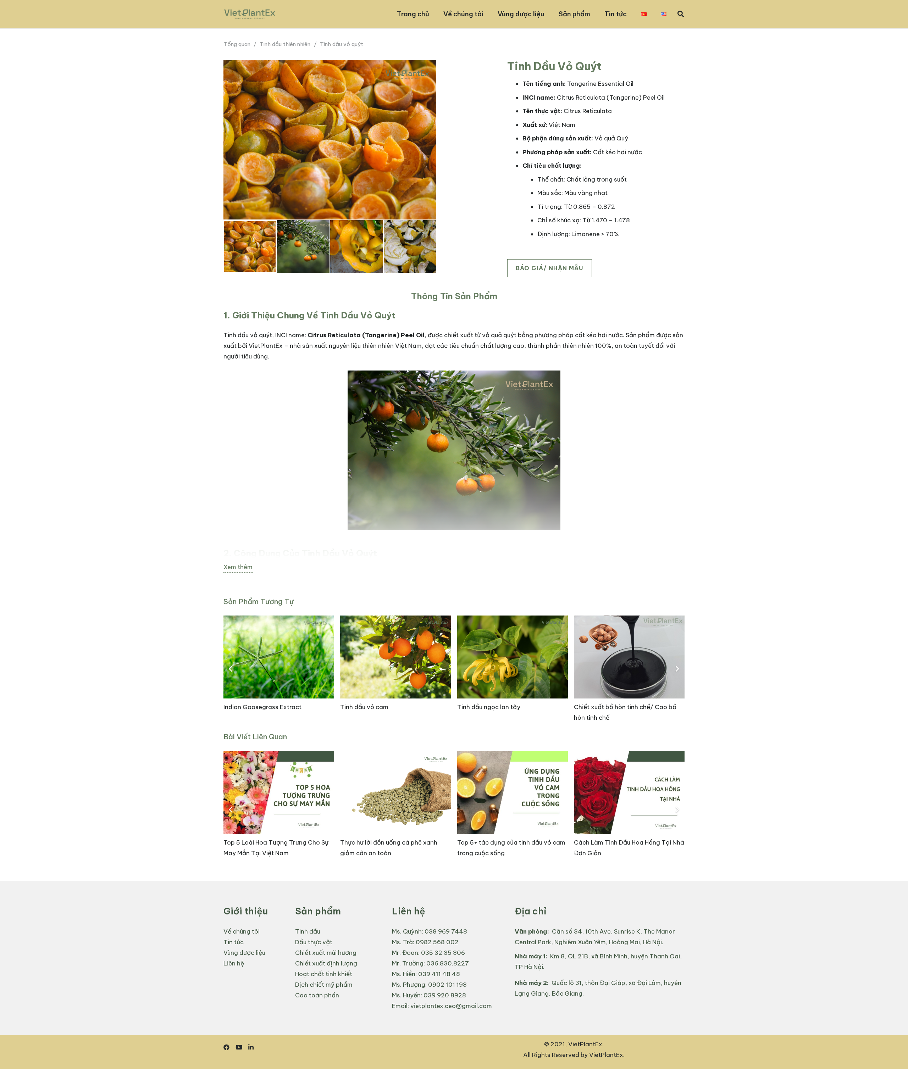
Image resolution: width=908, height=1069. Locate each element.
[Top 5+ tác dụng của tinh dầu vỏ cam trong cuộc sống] (512, 810)
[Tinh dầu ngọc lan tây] (512, 669)
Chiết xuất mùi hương (325, 953)
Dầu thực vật (313, 942)
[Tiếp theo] (677, 669)
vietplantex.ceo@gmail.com (451, 1006)
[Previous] (231, 669)
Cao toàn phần (317, 995)
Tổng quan (236, 44)
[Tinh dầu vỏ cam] (395, 669)
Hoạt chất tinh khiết (323, 974)
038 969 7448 (446, 931)
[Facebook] (226, 1047)
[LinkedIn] (251, 1047)
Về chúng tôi (241, 931)
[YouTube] (239, 1047)
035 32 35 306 (443, 953)
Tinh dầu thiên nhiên (285, 44)
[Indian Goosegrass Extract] (278, 669)
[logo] (249, 14)
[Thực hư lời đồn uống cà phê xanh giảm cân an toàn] (395, 810)
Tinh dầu (307, 931)
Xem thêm (238, 567)
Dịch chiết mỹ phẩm (324, 985)
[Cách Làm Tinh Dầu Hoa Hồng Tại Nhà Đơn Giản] (629, 810)
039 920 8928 (444, 995)
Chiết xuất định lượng (326, 963)
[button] (681, 14)
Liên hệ (233, 963)
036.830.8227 (447, 963)
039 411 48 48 (439, 974)
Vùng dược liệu (244, 953)
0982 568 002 (437, 942)
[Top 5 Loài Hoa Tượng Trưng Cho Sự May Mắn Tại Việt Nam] (278, 810)
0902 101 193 (447, 985)
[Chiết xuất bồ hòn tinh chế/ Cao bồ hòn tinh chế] (629, 669)
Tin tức (233, 942)
